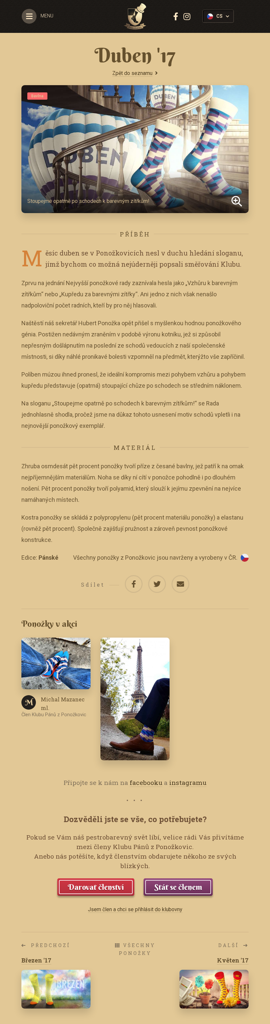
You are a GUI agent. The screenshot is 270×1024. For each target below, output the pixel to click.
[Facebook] (175, 16)
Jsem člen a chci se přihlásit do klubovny (135, 909)
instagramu (187, 782)
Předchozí (49, 945)
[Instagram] (186, 16)
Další (229, 945)
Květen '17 (233, 960)
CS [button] (219, 16)
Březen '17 (36, 960)
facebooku (146, 782)
